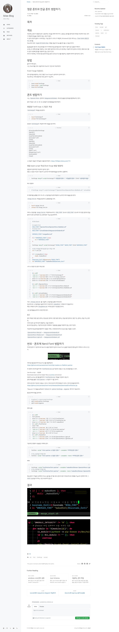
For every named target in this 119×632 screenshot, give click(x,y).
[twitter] (10, 628)
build (102, 33)
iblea (30, 15)
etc (30, 553)
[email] (13, 628)
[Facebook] (85, 564)
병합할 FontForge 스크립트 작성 (103, 49)
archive (52, 375)
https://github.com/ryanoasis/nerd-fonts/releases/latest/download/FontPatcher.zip (52, 385)
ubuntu (97, 33)
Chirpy (80, 628)
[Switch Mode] (4, 628)
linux (96, 27)
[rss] (17, 628)
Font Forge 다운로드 (100, 47)
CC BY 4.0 (44, 563)
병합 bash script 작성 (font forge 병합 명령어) (103, 52)
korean (46, 557)
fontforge (39, 557)
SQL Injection (98, 11)
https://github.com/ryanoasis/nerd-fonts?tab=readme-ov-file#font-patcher (49, 365)
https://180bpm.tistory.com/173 (60, 161)
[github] (7, 628)
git (106, 27)
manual (97, 36)
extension (106, 30)
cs (105, 33)
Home (28, 2)
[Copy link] (89, 564)
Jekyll (89, 628)
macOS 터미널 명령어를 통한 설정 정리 (104, 16)
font (34, 557)
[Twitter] (82, 564)
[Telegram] (87, 564)
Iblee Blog (8, 16)
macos (97, 30)
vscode (101, 27)
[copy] (88, 80)
